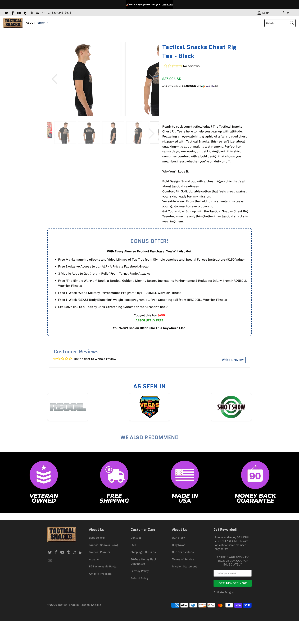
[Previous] (56, 79)
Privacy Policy (139, 571)
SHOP (41, 22)
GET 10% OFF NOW (233, 583)
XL (192, 98)
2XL (201, 98)
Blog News (178, 545)
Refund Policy (139, 578)
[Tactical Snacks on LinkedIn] (37, 12)
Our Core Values (183, 552)
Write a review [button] (233, 360)
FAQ (133, 545)
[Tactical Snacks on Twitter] (6, 12)
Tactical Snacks (68, 604)
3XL (210, 98)
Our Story (178, 537)
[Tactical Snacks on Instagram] (31, 12)
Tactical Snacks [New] (103, 545)
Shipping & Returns (143, 552)
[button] (173, 66)
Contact (135, 537)
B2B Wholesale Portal (103, 566)
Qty (164, 109)
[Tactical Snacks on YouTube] (19, 12)
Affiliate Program (100, 573)
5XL (229, 98)
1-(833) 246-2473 (59, 12)
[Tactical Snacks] (12, 23)
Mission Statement (184, 566)
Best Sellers (97, 537)
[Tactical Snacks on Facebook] (12, 12)
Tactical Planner (100, 552)
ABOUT (30, 22)
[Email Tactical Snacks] (43, 12)
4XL (220, 98)
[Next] (150, 79)
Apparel (94, 559)
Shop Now (167, 4)
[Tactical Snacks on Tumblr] (25, 12)
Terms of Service (183, 559)
